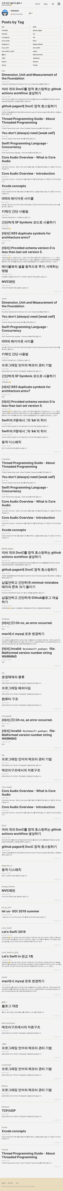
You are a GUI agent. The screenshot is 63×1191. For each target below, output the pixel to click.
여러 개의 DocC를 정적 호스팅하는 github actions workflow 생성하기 (31, 91)
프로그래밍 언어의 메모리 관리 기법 (27, 365)
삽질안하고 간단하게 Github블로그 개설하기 (30, 600)
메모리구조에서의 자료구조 (21, 770)
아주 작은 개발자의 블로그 (12, 4)
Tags (45, 4)
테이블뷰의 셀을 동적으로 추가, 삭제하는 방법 (30, 269)
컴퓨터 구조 (10, 699)
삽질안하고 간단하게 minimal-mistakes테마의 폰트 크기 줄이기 (30, 585)
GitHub (10, 1183)
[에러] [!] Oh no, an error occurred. (27, 623)
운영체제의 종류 (13, 677)
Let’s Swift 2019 (14, 932)
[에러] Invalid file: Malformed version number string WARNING (28, 652)
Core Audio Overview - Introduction (28, 173)
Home (37, 4)
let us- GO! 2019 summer (20, 911)
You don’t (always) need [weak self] (28, 133)
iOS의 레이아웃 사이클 (18, 198)
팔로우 (31, 13)
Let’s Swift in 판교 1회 (17, 956)
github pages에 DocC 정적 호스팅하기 (29, 106)
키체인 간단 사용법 (15, 211)
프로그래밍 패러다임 (16, 688)
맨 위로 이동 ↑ (57, 291)
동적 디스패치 (11, 442)
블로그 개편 (10, 1006)
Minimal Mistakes (30, 1186)
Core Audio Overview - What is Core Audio (28, 159)
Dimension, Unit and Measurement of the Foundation (29, 76)
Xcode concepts (14, 186)
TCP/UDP (9, 1110)
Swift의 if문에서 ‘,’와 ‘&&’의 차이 (24, 420)
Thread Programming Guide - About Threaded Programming (28, 120)
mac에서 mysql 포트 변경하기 (23, 634)
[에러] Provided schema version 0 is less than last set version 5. (28, 250)
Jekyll (21, 1186)
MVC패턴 (8, 281)
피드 (17, 1183)
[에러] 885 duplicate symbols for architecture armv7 (26, 235)
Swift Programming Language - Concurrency (25, 145)
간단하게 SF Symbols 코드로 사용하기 (29, 222)
